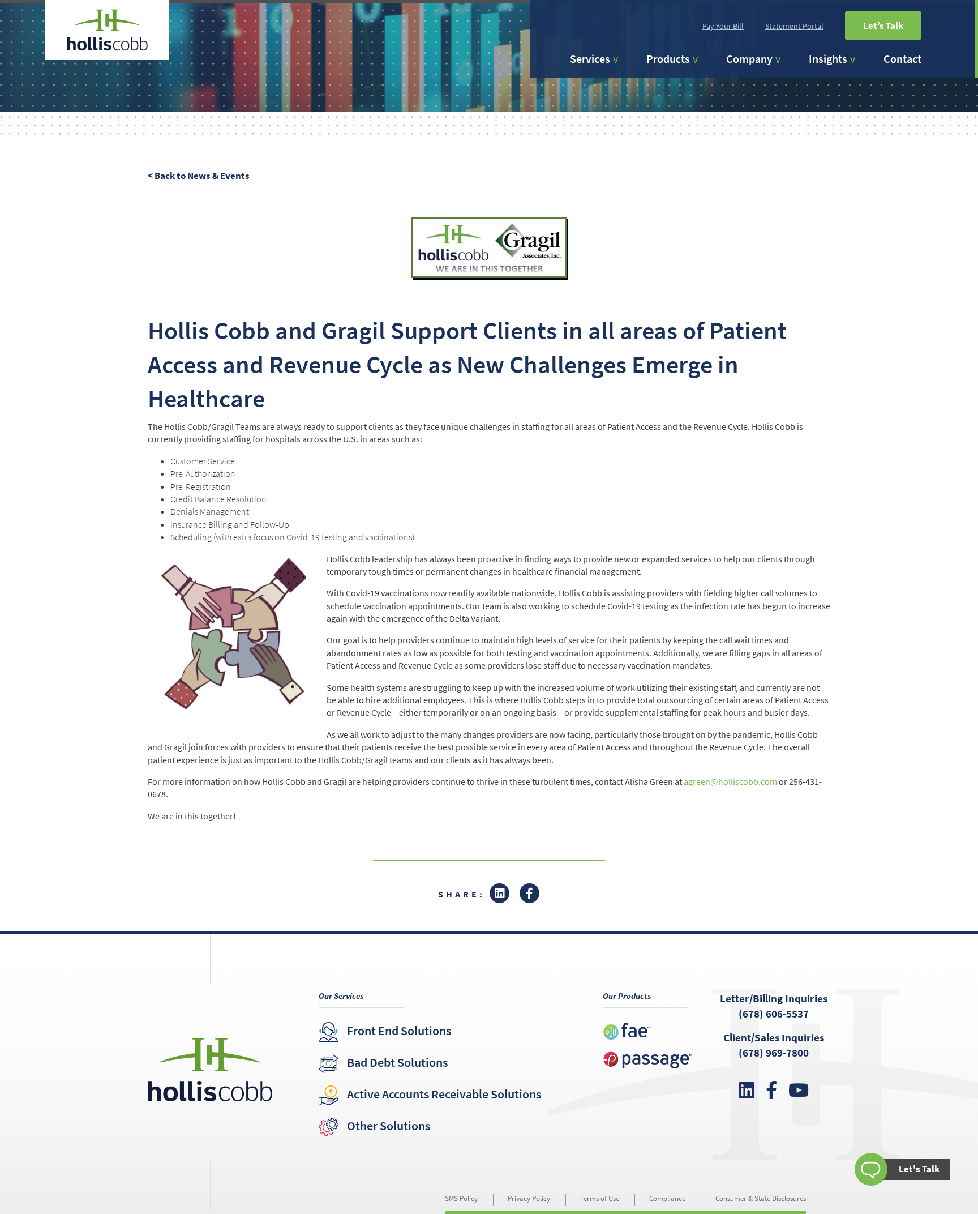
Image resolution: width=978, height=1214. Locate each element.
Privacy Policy (529, 1198)
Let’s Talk (883, 25)
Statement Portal (794, 26)
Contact (902, 59)
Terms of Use (599, 1198)
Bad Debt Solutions (397, 1062)
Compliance (667, 1198)
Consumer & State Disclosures (760, 1198)
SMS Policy (461, 1198)
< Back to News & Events (199, 175)
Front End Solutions (399, 1030)
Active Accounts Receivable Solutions (444, 1094)
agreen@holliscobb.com (730, 781)
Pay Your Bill (723, 26)
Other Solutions (388, 1126)
